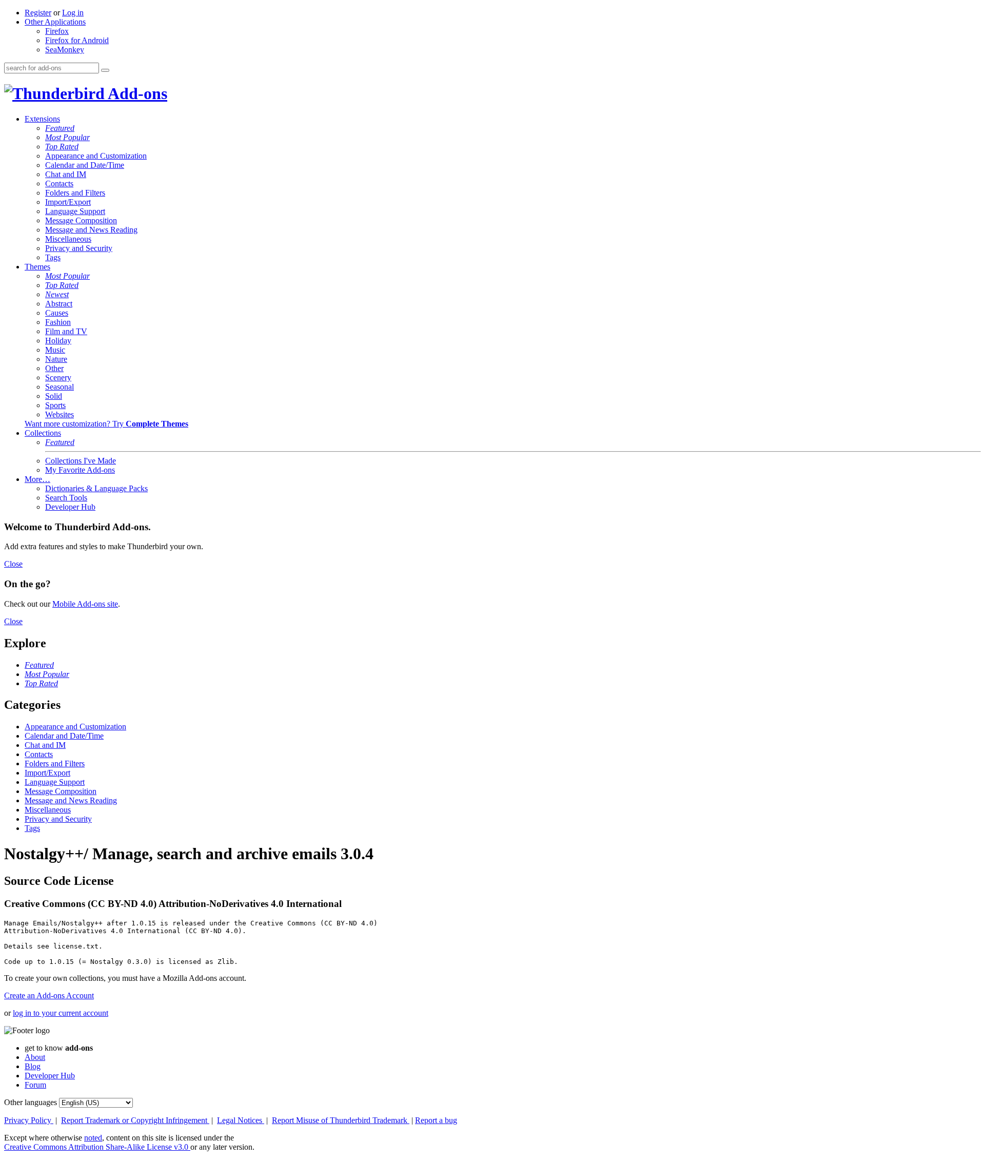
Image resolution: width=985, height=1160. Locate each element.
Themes (37, 266)
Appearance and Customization (96, 155)
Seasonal (59, 386)
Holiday (58, 340)
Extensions (42, 118)
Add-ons (136, 93)
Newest (57, 294)
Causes (56, 312)
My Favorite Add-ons (80, 470)
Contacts (59, 183)
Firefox (57, 31)
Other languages (30, 1102)
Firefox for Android (77, 40)
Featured (59, 128)
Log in (73, 12)
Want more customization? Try (106, 423)
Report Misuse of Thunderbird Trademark (340, 1120)
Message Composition (81, 220)
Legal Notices (240, 1120)
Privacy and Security (78, 248)
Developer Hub (70, 506)
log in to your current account (60, 1013)
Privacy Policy (28, 1120)
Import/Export (68, 202)
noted (93, 1137)
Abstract (58, 303)
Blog (33, 1066)
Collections (43, 433)
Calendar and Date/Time (84, 165)
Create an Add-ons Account (49, 995)
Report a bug (436, 1120)
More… (37, 479)
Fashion (58, 322)
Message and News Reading (91, 229)
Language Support (75, 211)
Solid (53, 396)
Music (55, 349)
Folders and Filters (75, 192)
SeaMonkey (64, 49)
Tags (53, 257)
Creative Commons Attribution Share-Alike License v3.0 (97, 1147)
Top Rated (61, 146)
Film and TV (66, 331)
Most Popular (67, 137)
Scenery (58, 377)
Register (38, 12)
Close (13, 563)
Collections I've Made (80, 460)
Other (54, 368)
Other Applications (55, 21)
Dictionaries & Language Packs (96, 488)
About (35, 1057)
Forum (35, 1084)
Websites (59, 414)
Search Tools (66, 497)
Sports (55, 405)
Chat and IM (65, 174)
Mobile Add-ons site (85, 604)
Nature (56, 359)
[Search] (105, 70)
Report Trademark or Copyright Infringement (135, 1120)
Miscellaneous (68, 239)
